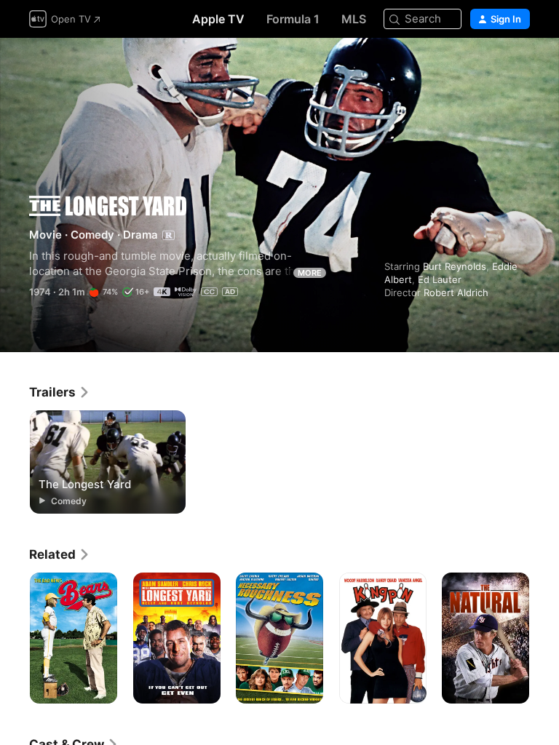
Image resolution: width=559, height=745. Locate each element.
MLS (353, 19)
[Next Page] (544, 638)
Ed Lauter (439, 279)
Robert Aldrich (456, 292)
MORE (310, 273)
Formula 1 (293, 19)
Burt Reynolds (454, 266)
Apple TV (218, 19)
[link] (59, 392)
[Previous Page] (14, 638)
